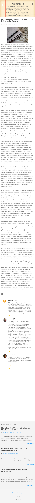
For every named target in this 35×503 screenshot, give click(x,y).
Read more (30, 444)
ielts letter (10, 366)
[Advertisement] (17, 406)
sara (9, 355)
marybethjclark (12, 319)
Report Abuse (17, 499)
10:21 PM (13, 355)
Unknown (10, 300)
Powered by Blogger (17, 493)
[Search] (33, 4)
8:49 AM (16, 300)
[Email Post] (2, 294)
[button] (33, 20)
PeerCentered (17, 4)
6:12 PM (19, 319)
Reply (9, 315)
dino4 (21, 496)
